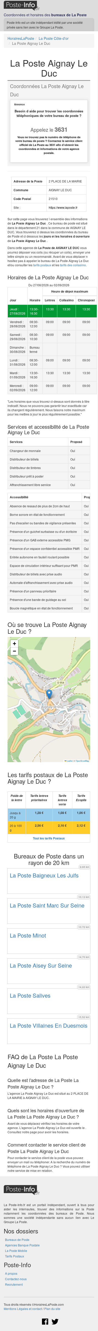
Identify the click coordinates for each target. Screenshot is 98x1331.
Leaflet (69, 760)
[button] (49, 694)
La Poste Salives (30, 995)
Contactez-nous (16, 1279)
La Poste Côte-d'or (54, 38)
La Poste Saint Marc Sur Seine (47, 905)
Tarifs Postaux (14, 1256)
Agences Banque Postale (22, 1245)
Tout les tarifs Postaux (49, 838)
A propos (11, 1273)
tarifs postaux (42, 265)
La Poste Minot (28, 935)
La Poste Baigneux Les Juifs (44, 875)
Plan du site (52, 1308)
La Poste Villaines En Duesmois (48, 1025)
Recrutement (14, 1284)
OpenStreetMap (82, 760)
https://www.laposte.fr (63, 207)
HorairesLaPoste (21, 38)
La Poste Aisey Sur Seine (41, 965)
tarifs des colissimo (73, 265)
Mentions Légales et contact (23, 1308)
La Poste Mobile (16, 1250)
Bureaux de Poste (17, 1239)
